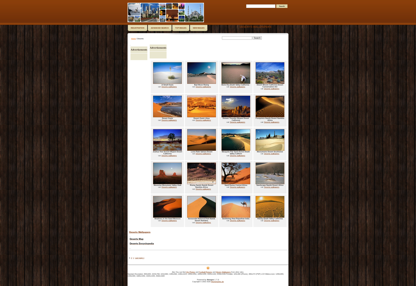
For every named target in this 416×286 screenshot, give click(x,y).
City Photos (190, 272)
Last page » (139, 258)
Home (133, 39)
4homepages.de (217, 282)
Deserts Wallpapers (139, 232)
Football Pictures (205, 272)
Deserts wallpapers (255, 26)
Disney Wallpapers (223, 272)
